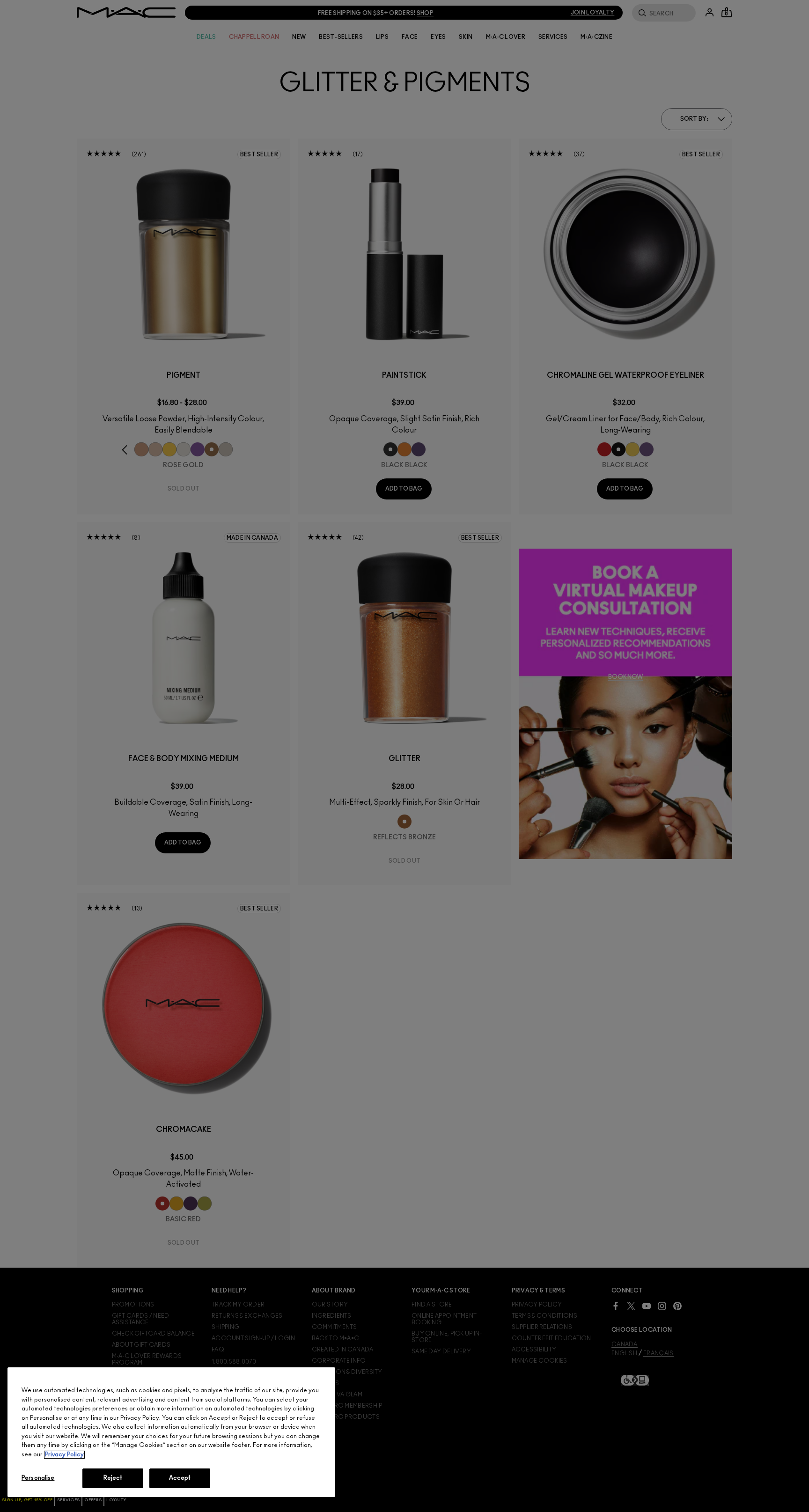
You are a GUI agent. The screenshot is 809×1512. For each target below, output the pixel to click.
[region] (171, 1432)
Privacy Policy (64, 1455)
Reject (113, 1478)
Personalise (38, 1478)
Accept (180, 1478)
